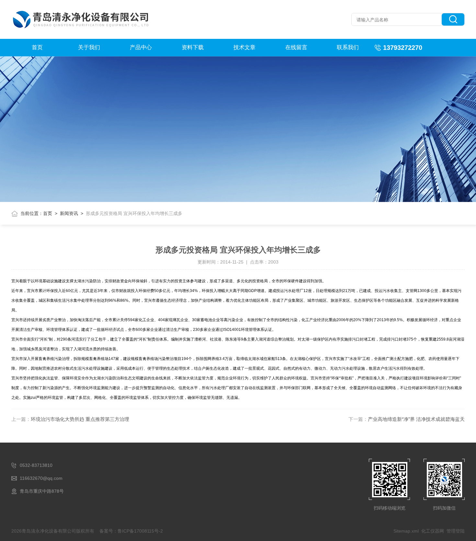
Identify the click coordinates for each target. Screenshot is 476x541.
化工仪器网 (432, 531)
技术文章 (244, 47)
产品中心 (141, 47)
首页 (37, 47)
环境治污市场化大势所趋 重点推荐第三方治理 (80, 419)
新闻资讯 (69, 213)
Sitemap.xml (406, 531)
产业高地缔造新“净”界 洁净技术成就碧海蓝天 (416, 419)
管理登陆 (456, 531)
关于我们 (89, 47)
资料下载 (193, 47)
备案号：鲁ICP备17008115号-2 (131, 531)
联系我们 (348, 47)
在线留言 (296, 47)
